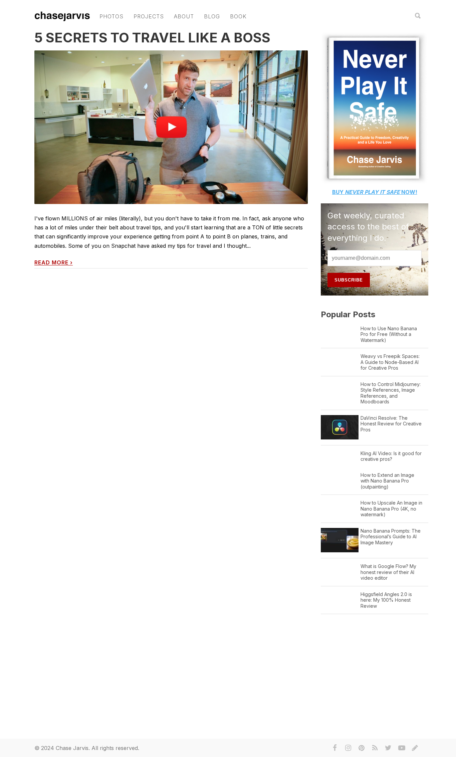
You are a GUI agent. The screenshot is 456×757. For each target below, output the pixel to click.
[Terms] (415, 748)
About (184, 16)
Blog (212, 16)
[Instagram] (348, 748)
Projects (149, 16)
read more (53, 262)
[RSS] (375, 748)
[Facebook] (334, 748)
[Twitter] (388, 748)
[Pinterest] (361, 748)
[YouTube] (401, 748)
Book (238, 16)
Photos (111, 16)
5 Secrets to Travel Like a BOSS (152, 37)
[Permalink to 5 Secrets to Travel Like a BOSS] (171, 127)
